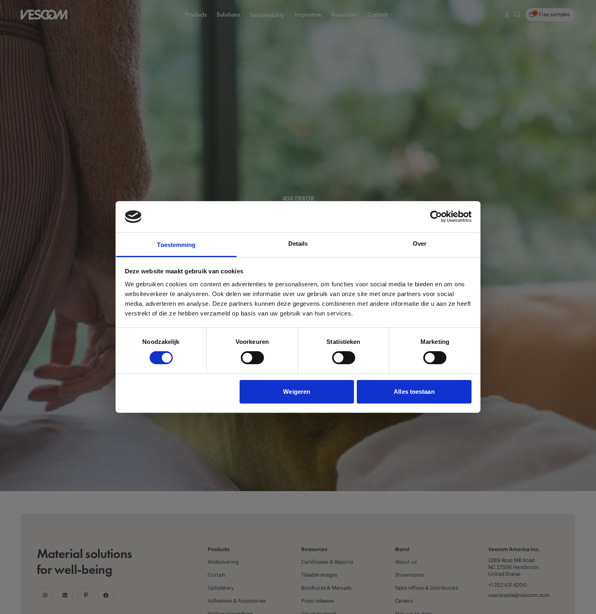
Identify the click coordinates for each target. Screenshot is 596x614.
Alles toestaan (414, 391)
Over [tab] (420, 243)
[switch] (252, 357)
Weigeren (296, 391)
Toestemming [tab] (176, 244)
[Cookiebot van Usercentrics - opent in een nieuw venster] (436, 216)
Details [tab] (298, 243)
